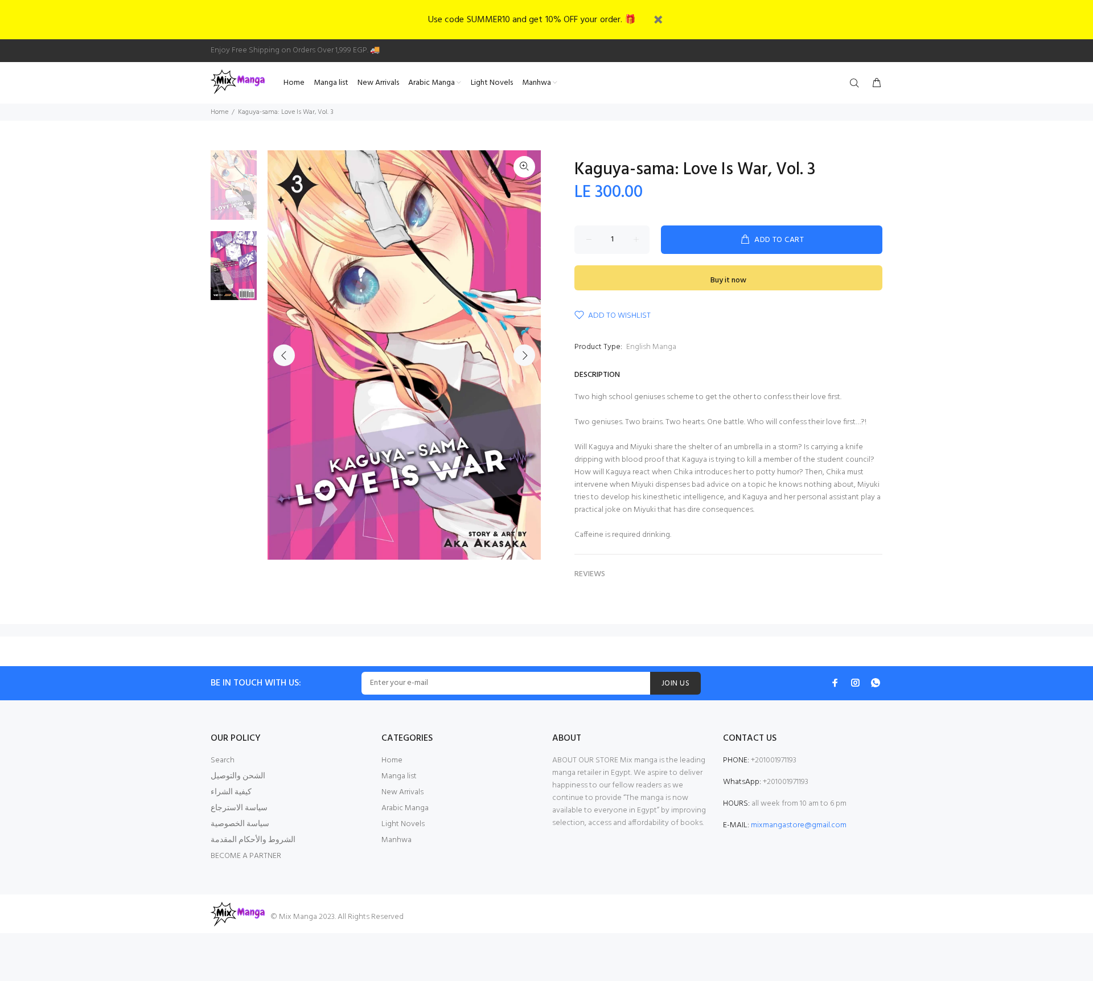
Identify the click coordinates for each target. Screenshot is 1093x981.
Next (524, 355)
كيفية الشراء (231, 792)
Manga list (399, 776)
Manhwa (396, 840)
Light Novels (403, 824)
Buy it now (728, 280)
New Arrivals (402, 792)
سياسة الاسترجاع (239, 808)
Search (223, 760)
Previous (284, 355)
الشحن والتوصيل (238, 776)
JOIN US (675, 683)
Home (219, 112)
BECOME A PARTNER (246, 856)
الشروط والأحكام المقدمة (253, 840)
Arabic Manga (405, 808)
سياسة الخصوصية (240, 824)
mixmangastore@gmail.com (799, 825)
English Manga (651, 347)
